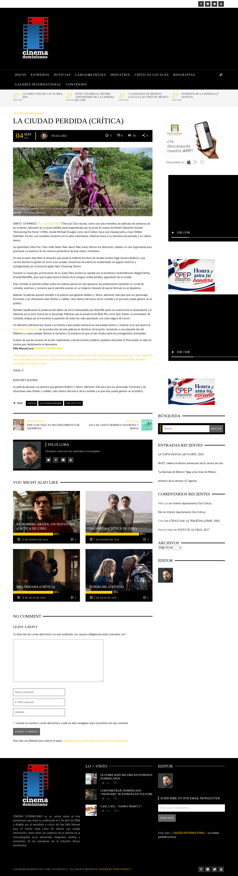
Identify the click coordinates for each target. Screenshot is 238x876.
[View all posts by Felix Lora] (44, 136)
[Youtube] (221, 4)
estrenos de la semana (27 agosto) (200, 95)
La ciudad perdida (50, 224)
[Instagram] (207, 4)
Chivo (161, 521)
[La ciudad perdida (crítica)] (82, 182)
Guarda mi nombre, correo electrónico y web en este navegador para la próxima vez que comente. (72, 723)
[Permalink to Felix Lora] (165, 575)
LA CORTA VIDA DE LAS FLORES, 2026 (42, 95)
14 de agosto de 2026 (35, 539)
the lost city (73, 403)
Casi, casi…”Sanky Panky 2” (121, 806)
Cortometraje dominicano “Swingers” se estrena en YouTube (126, 792)
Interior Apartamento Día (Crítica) (192, 503)
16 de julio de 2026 (33, 598)
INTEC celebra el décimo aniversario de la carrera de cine (94, 97)
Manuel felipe (165, 530)
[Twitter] (214, 4)
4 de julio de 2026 (105, 598)
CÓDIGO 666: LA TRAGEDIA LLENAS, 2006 (194, 521)
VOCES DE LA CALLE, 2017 (193, 530)
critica (31, 403)
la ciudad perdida (51, 403)
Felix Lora (59, 135)
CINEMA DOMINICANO (48, 348)
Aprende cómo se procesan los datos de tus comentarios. (96, 741)
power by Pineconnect (115, 869)
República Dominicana (26, 329)
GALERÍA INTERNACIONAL (28, 113)
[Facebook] (201, 4)
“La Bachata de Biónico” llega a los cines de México (148, 95)
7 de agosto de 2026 (106, 539)
